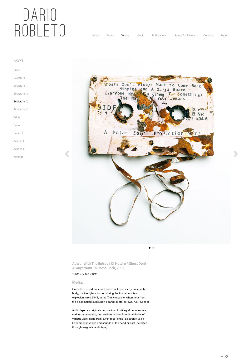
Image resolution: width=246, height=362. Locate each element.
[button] (67, 154)
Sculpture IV (20, 101)
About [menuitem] (95, 35)
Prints (16, 117)
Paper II (18, 133)
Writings (18, 156)
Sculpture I (20, 77)
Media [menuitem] (140, 35)
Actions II (19, 148)
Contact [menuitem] (208, 35)
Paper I (17, 125)
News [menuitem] (110, 35)
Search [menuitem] (224, 35)
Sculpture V (20, 109)
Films (16, 69)
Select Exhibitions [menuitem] (185, 35)
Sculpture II (20, 85)
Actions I (18, 140)
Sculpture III (20, 93)
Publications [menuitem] (159, 35)
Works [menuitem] (125, 35)
